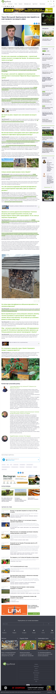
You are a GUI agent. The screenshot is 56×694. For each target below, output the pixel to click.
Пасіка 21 (17, 601)
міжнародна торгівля (27, 582)
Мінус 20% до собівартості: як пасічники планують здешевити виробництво (23, 521)
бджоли (18, 527)
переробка (21, 527)
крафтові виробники (26, 527)
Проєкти (20, 3)
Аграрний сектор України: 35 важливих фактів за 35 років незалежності (23, 543)
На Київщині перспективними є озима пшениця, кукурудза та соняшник (22, 587)
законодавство (22, 464)
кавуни (17, 561)
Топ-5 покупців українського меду (19, 566)
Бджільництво (4, 469)
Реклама (36, 677)
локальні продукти (14, 527)
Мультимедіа (42, 3)
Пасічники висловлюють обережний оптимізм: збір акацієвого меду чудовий (23, 597)
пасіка (30, 527)
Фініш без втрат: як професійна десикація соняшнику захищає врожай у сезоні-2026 (24, 532)
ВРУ (11, 464)
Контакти (36, 679)
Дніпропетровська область (35, 527)
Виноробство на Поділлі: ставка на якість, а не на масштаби (47, 138)
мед (7, 464)
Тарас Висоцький (21, 582)
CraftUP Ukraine (12, 528)
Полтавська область (13, 561)
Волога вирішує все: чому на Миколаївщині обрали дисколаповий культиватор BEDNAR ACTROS (48, 150)
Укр (48, 1)
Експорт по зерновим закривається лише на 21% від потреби (23, 511)
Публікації (7, 14)
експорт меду (16, 464)
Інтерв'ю (11, 14)
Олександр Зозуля (30, 464)
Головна (2, 14)
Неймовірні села (27, 3)
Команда (36, 674)
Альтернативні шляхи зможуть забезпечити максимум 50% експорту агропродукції (24, 576)
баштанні (20, 561)
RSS (36, 681)
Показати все (47, 187)
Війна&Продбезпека (33, 582)
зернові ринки (17, 582)
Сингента (3, 464)
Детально (35, 613)
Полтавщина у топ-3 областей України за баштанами (24, 557)
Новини (36, 664)
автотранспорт (12, 582)
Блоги (16, 3)
